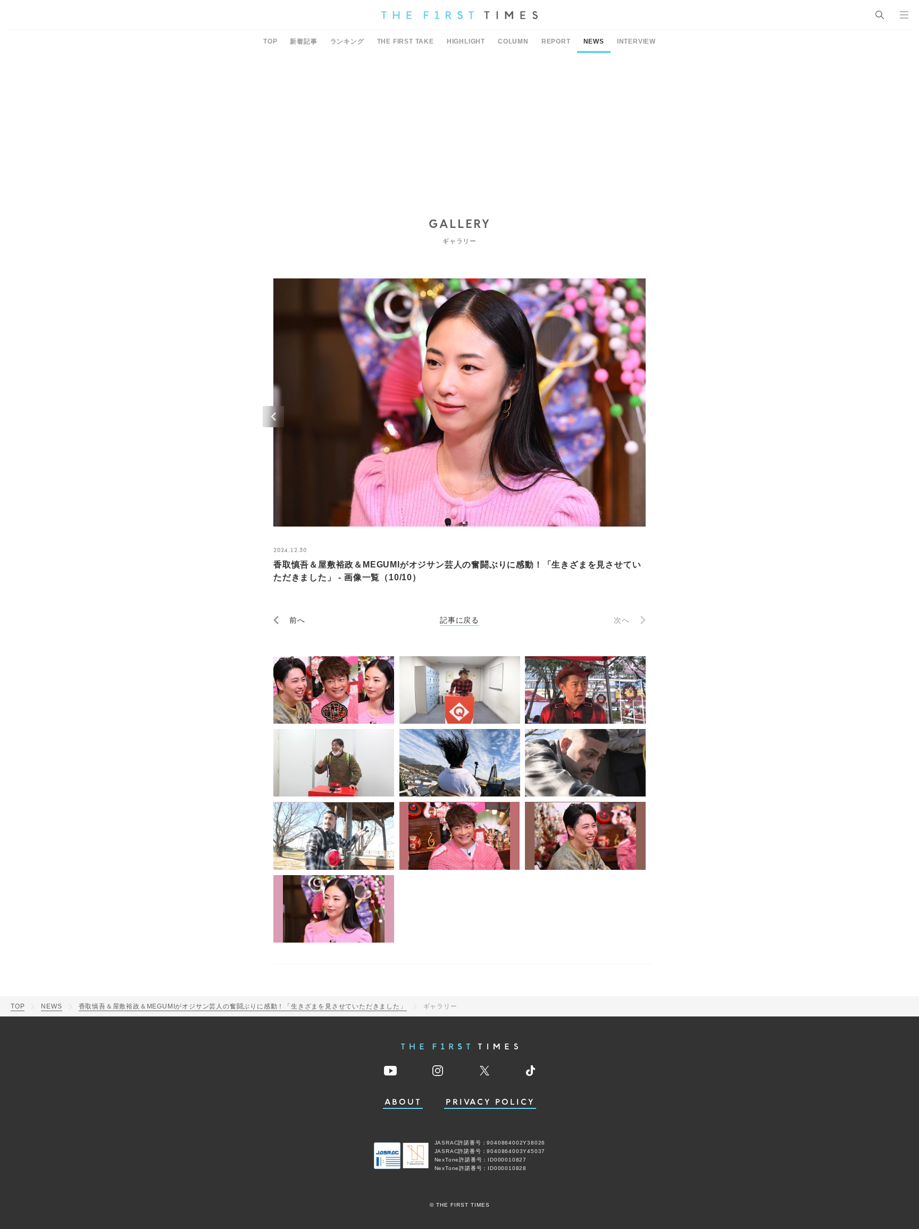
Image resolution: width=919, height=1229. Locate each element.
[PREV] (273, 416)
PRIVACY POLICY (490, 1102)
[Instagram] (437, 1070)
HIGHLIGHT (466, 41)
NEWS (593, 41)
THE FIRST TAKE (405, 41)
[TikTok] (530, 1070)
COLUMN (513, 41)
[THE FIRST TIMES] (459, 15)
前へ (297, 620)
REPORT (556, 41)
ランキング (347, 41)
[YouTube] (390, 1070)
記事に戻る (459, 620)
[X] (484, 1070)
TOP (270, 41)
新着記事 (303, 41)
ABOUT (403, 1102)
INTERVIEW (636, 41)
